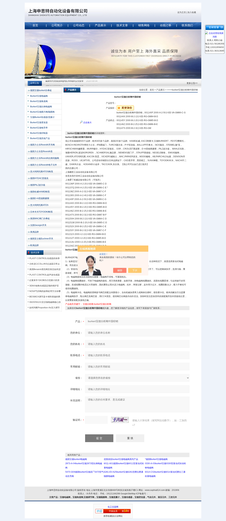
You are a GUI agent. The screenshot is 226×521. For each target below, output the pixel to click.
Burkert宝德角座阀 (39, 101)
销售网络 (144, 25)
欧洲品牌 (34, 245)
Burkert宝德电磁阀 (39, 96)
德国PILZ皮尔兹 (37, 185)
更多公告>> (192, 83)
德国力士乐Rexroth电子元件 (43, 165)
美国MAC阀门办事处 (40, 218)
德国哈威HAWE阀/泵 (40, 191)
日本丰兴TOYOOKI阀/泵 (41, 212)
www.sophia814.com (155, 490)
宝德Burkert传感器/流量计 (42, 117)
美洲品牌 (34, 232)
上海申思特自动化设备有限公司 (63, 12)
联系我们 (187, 25)
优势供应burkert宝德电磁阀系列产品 (121, 459)
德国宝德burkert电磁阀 (76, 459)
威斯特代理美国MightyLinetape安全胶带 (64, 83)
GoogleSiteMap (128, 493)
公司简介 (57, 25)
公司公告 (35, 83)
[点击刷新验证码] (120, 420)
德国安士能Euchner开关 (41, 238)
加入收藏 (192, 12)
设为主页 (181, 12)
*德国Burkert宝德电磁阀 (156, 459)
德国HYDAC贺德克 (39, 178)
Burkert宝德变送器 (39, 122)
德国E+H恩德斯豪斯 (39, 198)
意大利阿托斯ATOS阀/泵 (41, 171)
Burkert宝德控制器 (39, 133)
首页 (35, 25)
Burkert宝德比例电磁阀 (41, 106)
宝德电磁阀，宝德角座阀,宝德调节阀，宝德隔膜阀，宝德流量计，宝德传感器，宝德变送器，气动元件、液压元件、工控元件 (118, 497)
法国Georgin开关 (38, 225)
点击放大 (87, 122)
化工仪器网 (113, 507)
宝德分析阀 (88, 304)
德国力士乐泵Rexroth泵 (41, 151)
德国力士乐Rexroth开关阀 (42, 144)
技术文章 (122, 25)
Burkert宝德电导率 (39, 128)
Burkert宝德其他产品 (40, 138)
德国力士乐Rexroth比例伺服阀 (44, 158)
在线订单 (165, 25)
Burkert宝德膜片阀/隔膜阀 (42, 112)
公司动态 (78, 25)
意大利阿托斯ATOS (39, 205)
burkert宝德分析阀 (102, 304)
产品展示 (100, 25)
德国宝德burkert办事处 (41, 90)
